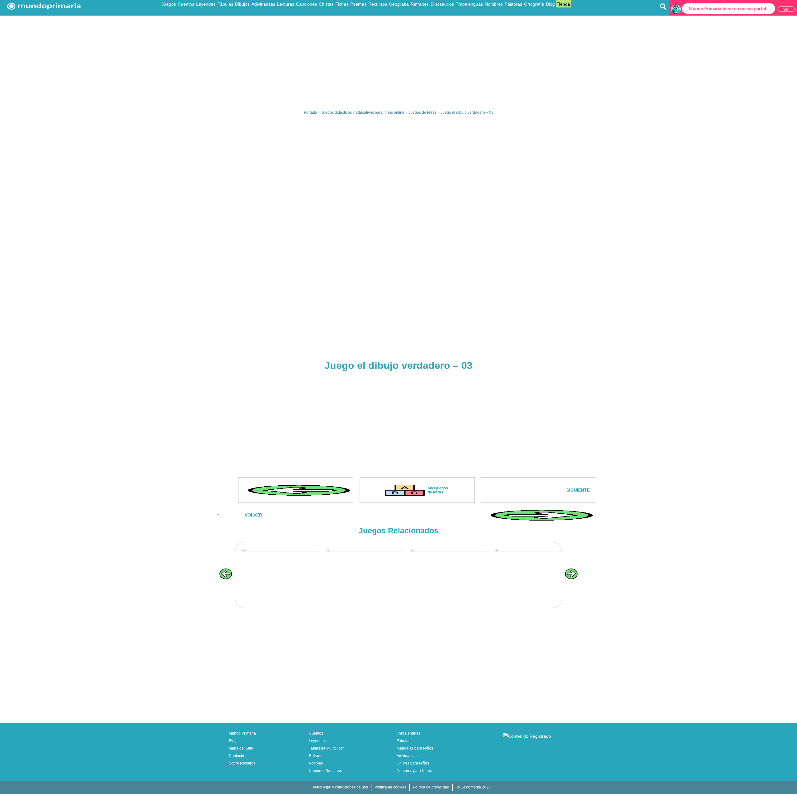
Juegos (169, 4)
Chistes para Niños (413, 763)
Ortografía (534, 4)
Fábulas (225, 4)
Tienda (563, 4)
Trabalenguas (469, 4)
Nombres (494, 4)
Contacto (236, 756)
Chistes (326, 4)
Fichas (341, 4)
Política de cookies (390, 787)
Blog (550, 4)
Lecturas (285, 4)
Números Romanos (325, 771)
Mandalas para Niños (415, 748)
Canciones (306, 4)
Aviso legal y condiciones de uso (340, 787)
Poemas (358, 4)
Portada (310, 112)
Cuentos (186, 4)
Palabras (513, 4)
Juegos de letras (422, 112)
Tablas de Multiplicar (326, 748)
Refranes (420, 4)
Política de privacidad (431, 787)
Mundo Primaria (242, 733)
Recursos (377, 4)
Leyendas (205, 4)
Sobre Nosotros (242, 763)
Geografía (399, 4)
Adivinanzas (263, 4)
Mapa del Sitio (241, 748)
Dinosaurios (442, 4)
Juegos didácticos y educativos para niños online (362, 112)
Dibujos (242, 4)
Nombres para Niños (414, 771)
